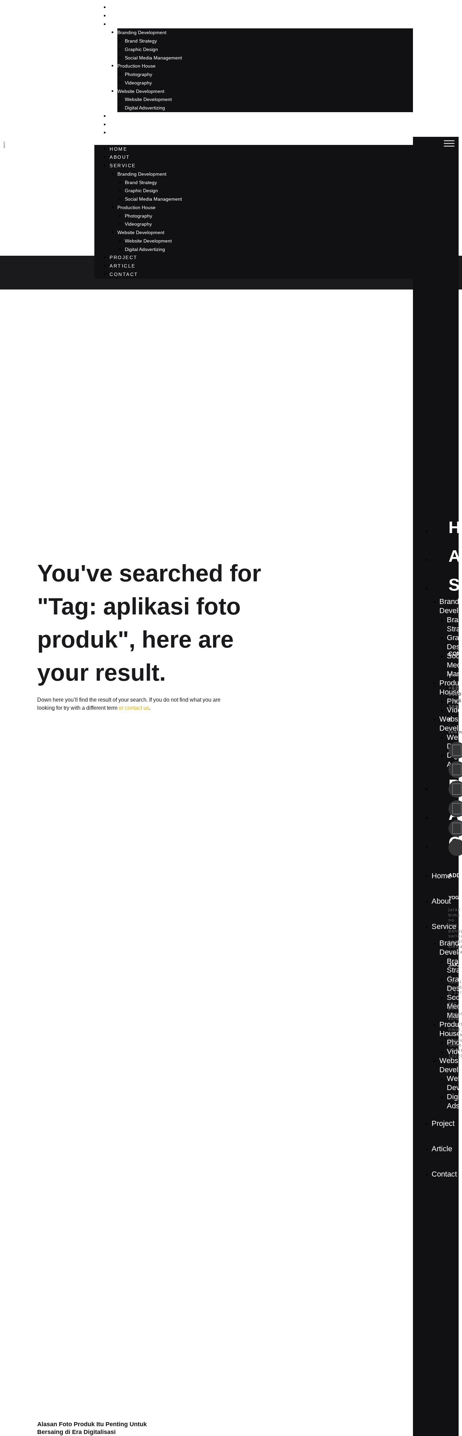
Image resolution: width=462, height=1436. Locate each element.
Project (124, 116)
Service (123, 24)
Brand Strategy (141, 41)
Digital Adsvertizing (145, 107)
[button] (449, 143)
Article (123, 124)
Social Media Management (153, 57)
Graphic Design (141, 49)
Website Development (140, 91)
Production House (136, 66)
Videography (138, 82)
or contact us (133, 708)
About (120, 16)
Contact (124, 132)
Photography (138, 74)
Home (118, 7)
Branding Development (141, 32)
